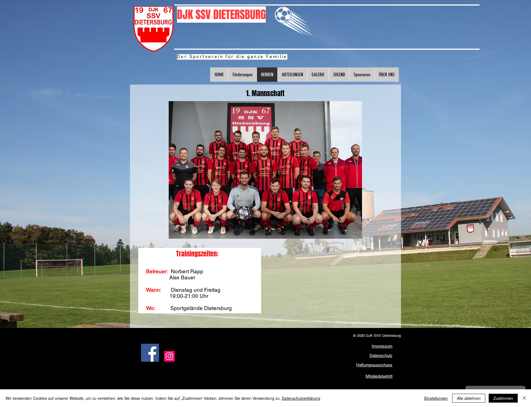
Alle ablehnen (469, 398)
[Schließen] (524, 398)
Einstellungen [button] (436, 398)
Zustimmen (503, 398)
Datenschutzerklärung (301, 398)
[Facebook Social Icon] (150, 353)
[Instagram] (169, 356)
